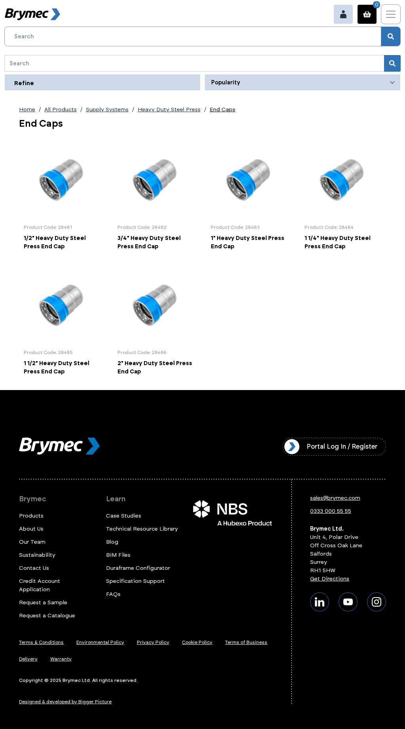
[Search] (390, 36)
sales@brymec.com (335, 498)
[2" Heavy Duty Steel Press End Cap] (156, 322)
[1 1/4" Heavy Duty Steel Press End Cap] (343, 196)
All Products (60, 109)
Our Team (32, 542)
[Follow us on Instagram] (376, 601)
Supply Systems (107, 109)
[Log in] (343, 14)
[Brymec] (32, 14)
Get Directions (329, 578)
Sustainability (37, 555)
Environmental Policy (100, 642)
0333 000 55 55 (330, 511)
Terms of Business (246, 642)
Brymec (32, 499)
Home (27, 109)
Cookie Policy (197, 642)
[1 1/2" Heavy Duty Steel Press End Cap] (62, 322)
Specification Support (135, 581)
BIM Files (118, 555)
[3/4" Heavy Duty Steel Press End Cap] (156, 196)
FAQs (113, 594)
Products (31, 515)
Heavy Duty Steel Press (169, 109)
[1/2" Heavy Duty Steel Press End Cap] (62, 196)
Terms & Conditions (41, 642)
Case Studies (123, 515)
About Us (31, 528)
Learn (115, 499)
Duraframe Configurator (138, 568)
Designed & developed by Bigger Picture (65, 701)
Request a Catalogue (47, 615)
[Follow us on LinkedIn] (319, 601)
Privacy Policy (153, 642)
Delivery (28, 659)
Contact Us (34, 568)
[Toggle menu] (390, 14)
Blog (112, 542)
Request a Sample (43, 602)
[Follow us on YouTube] (348, 601)
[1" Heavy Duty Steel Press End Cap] (249, 196)
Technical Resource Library (142, 528)
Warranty (61, 659)
